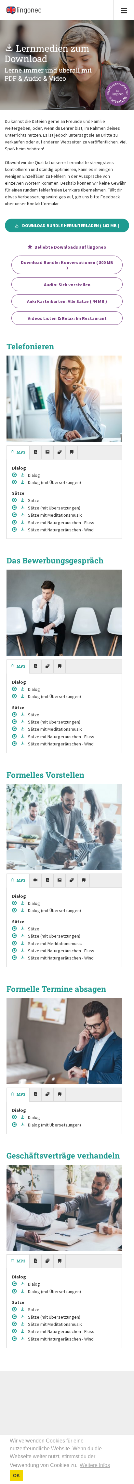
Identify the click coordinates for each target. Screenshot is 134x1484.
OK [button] (16, 1475)
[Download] (23, 475)
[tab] (18, 452)
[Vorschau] (15, 475)
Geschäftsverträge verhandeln (63, 1155)
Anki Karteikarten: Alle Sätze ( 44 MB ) (67, 301)
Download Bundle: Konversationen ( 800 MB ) (67, 265)
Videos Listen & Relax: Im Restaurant (67, 318)
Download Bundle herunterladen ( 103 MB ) (70, 225)
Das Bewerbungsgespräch (55, 560)
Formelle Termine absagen (56, 989)
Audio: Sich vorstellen (67, 285)
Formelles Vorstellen (45, 775)
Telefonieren (30, 346)
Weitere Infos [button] (95, 1465)
